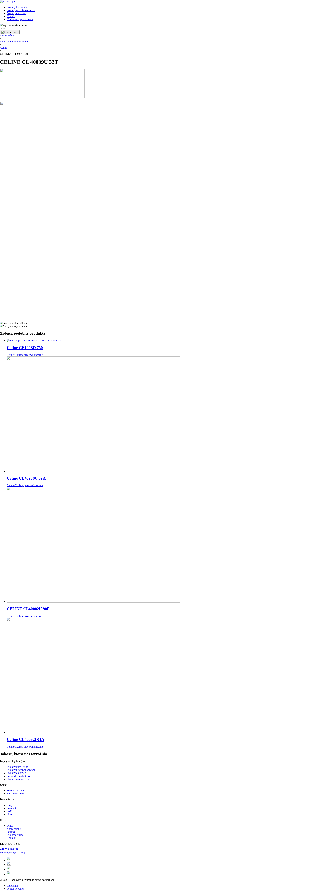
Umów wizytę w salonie (20, 19)
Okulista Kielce (15, 834)
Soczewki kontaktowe (18, 776)
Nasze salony (14, 828)
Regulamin (12, 885)
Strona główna (8, 35)
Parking (11, 831)
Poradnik (11, 808)
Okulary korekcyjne (17, 7)
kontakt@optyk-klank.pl (13, 852)
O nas (10, 825)
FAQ (9, 811)
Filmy (10, 814)
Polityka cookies (15, 888)
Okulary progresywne (18, 779)
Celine (3, 47)
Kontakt (11, 16)
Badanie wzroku (15, 793)
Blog (9, 805)
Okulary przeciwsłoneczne (21, 10)
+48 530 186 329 (9, 849)
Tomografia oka (15, 790)
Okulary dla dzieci (16, 13)
